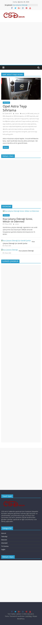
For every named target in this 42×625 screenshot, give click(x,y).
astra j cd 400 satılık (27, 113)
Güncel (3, 533)
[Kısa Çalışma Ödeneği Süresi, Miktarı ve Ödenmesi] (21, 211)
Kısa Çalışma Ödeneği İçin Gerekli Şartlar (19, 242)
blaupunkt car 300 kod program (15, 116)
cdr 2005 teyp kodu (29, 116)
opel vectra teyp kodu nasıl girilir (18, 131)
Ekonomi (6, 215)
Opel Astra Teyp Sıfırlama (15, 108)
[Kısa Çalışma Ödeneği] (9, 250)
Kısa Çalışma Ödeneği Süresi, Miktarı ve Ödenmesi (18, 220)
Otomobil (6, 102)
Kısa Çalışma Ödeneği (20, 5)
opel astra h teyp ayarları (21, 119)
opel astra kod (16, 124)
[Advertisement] (21, 43)
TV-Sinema (4, 546)
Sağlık (3, 549)
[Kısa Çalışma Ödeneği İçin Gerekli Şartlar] (16, 241)
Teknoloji (4, 536)
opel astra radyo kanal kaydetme (12, 126)
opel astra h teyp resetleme (23, 121)
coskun (17, 113)
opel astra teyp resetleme (15, 129)
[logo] (14, 500)
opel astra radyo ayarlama (28, 124)
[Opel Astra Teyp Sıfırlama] (21, 79)
